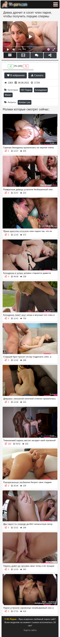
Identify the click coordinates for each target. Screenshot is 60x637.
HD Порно (26, 90)
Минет (8, 95)
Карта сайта (30, 630)
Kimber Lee (24, 102)
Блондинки (41, 90)
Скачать (38, 75)
